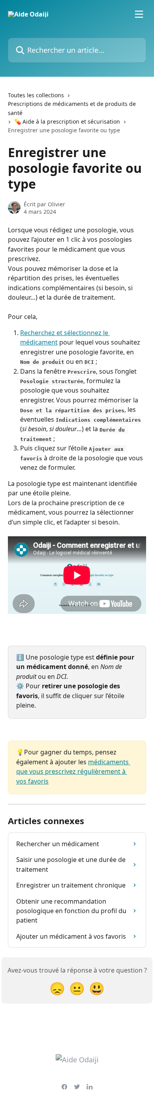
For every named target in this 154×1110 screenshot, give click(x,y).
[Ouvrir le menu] (139, 14)
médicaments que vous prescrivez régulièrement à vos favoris (73, 772)
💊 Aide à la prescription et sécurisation (67, 121)
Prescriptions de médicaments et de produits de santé (72, 108)
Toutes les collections (36, 95)
